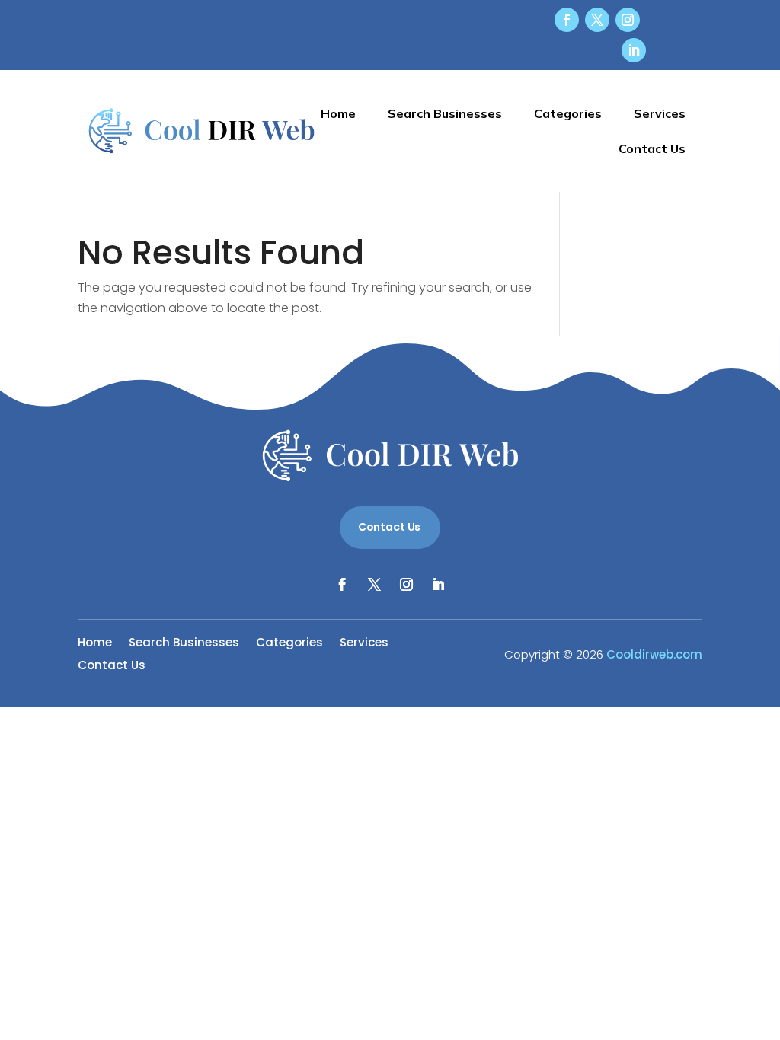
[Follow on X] (597, 20)
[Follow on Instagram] (627, 20)
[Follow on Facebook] (567, 20)
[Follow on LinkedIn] (634, 50)
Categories (568, 113)
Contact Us (652, 148)
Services (660, 113)
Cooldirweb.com (654, 654)
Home (338, 113)
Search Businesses (445, 113)
